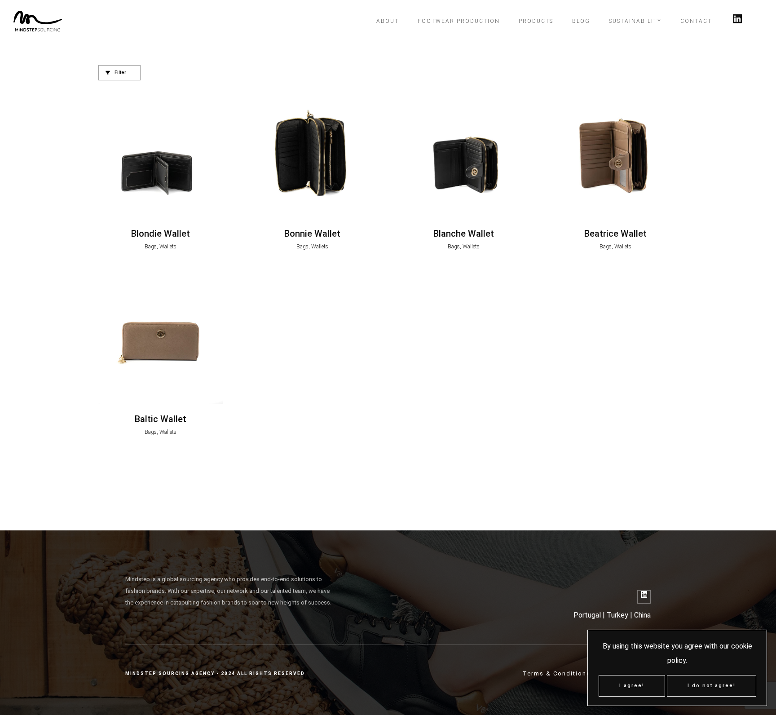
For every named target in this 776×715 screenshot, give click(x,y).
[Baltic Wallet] (160, 342)
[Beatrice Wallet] (615, 156)
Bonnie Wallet (312, 233)
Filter (119, 72)
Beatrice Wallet (615, 233)
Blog (581, 21)
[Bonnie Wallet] (312, 156)
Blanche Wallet (463, 233)
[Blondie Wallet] (160, 156)
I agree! (631, 686)
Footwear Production (459, 21)
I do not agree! (712, 686)
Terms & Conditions (557, 673)
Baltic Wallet (160, 419)
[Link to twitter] (737, 21)
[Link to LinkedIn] (644, 597)
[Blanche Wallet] (463, 156)
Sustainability (635, 21)
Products (536, 21)
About (387, 21)
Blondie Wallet (160, 233)
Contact (696, 21)
